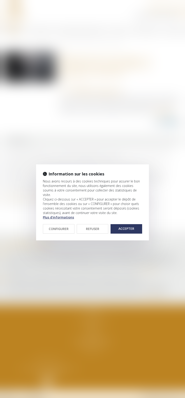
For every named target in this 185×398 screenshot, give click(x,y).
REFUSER (92, 229)
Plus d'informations (58, 217)
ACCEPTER (126, 228)
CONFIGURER (59, 229)
